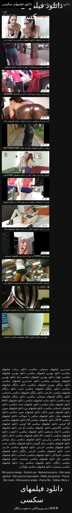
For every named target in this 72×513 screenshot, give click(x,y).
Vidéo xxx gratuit (50, 476)
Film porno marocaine (25, 476)
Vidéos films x (61, 480)
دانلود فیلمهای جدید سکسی (24, 404)
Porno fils (45, 480)
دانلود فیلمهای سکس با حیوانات (36, 415)
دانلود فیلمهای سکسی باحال (24, 435)
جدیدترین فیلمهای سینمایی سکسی (49, 369)
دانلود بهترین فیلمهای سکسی (43, 373)
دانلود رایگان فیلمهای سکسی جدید (39, 388)
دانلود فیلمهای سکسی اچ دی (34, 427)
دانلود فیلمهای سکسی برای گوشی (51, 443)
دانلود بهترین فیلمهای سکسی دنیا (35, 376)
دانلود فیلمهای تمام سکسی (55, 404)
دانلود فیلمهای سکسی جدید (17, 443)
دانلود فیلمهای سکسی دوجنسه (37, 458)
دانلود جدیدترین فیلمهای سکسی (21, 380)
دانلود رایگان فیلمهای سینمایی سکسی (48, 396)
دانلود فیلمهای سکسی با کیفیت (26, 431)
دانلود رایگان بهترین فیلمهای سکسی (49, 384)
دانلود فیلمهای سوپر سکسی (24, 412)
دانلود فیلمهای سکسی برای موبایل (21, 439)
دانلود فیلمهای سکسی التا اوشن (38, 423)
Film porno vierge (12, 472)
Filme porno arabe (26, 480)
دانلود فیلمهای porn (12, 400)
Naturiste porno (48, 472)
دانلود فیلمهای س (34, 408)
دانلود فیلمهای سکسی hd (40, 419)
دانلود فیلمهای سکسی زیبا (35, 462)
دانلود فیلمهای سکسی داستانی (34, 454)
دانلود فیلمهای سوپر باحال (56, 412)
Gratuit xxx (30, 472)
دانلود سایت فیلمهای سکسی (40, 400)
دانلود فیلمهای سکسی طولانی (36, 466)
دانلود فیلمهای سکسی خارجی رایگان (41, 451)
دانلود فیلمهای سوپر (12, 408)
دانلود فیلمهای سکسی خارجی (53, 447)
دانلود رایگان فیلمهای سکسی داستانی (22, 392)
